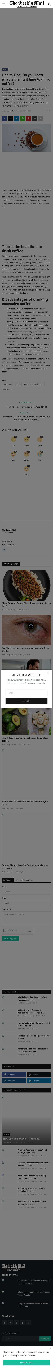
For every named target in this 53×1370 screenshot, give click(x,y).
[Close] (48, 673)
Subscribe (26, 701)
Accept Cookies (26, 1362)
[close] (50, 1348)
